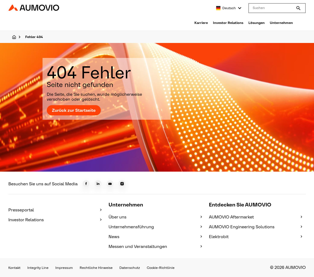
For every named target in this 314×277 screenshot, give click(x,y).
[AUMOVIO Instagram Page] (122, 183)
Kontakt (14, 267)
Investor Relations (228, 23)
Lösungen (256, 23)
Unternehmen (281, 23)
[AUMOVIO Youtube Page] (110, 183)
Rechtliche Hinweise (96, 267)
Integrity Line (37, 267)
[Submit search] (298, 8)
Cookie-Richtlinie (161, 267)
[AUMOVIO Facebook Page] (86, 183)
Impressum (64, 267)
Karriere (201, 23)
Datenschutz (129, 267)
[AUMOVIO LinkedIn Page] (98, 183)
